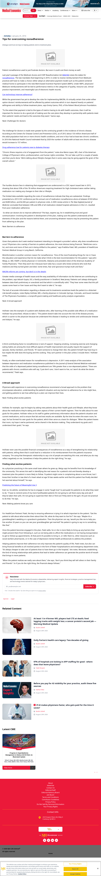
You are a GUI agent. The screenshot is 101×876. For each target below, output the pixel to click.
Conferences (64, 10)
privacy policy (42, 590)
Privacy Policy (50, 802)
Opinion (5, 599)
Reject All (75, 869)
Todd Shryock (40, 668)
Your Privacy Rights (50, 807)
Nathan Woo (40, 690)
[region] (50, 869)
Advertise (50, 785)
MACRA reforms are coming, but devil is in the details (24, 271)
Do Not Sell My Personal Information (50, 804)
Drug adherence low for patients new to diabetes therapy (26, 147)
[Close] (98, 868)
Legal (12, 599)
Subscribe (88, 586)
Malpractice (75, 16)
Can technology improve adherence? (17, 94)
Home (50, 853)
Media (47, 10)
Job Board (50, 795)
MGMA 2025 (66, 16)
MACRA (66, 75)
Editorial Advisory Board (50, 792)
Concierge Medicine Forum (54, 16)
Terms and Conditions (50, 797)
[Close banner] (98, 2)
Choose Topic (28, 16)
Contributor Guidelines (50, 799)
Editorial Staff (50, 790)
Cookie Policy (22, 874)
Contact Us (50, 788)
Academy (56, 10)
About (50, 783)
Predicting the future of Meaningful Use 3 (19, 485)
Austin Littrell (40, 627)
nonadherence (8, 78)
